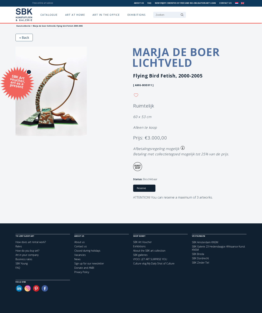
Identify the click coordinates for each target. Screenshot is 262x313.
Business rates (24, 259)
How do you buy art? (27, 250)
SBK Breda (198, 254)
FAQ (149, 3)
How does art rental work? (31, 242)
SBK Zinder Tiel (200, 262)
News (77, 259)
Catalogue (49, 14)
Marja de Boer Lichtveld (176, 57)
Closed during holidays (87, 250)
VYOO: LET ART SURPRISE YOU (150, 259)
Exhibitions (136, 14)
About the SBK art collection (149, 250)
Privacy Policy (81, 272)
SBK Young (22, 263)
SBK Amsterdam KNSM (205, 242)
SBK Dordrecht (200, 258)
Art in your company (27, 255)
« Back (24, 37)
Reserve (141, 188)
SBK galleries (140, 255)
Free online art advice (42, 2)
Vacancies (80, 255)
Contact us (225, 3)
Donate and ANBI (84, 267)
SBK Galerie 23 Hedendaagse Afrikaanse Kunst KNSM (218, 248)
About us (139, 3)
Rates (19, 246)
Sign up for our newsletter (89, 263)
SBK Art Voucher (142, 242)
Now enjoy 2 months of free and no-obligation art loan (185, 3)
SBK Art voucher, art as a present (18, 81)
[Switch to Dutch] (236, 3)
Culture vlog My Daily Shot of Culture (153, 263)
